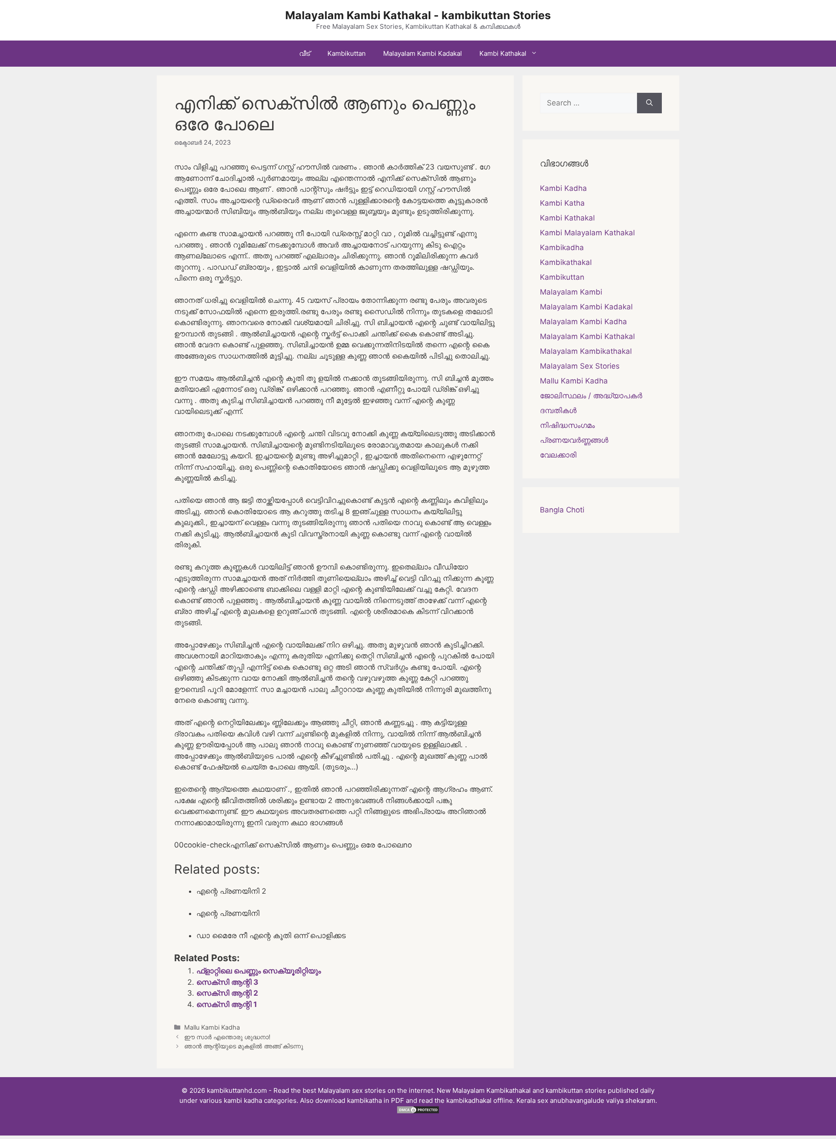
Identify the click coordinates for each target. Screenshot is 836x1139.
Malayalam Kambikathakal (586, 351)
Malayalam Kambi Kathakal (587, 336)
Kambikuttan (346, 53)
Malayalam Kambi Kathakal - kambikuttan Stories (418, 15)
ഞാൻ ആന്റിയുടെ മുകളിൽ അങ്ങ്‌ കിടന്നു (243, 1046)
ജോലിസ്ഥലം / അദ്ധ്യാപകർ (591, 395)
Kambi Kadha (563, 188)
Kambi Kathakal (502, 53)
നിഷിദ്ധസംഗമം (567, 425)
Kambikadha (562, 247)
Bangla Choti (562, 509)
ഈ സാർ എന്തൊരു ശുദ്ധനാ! (227, 1037)
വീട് (304, 53)
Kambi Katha (562, 203)
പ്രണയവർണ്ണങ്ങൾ (574, 440)
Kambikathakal (566, 262)
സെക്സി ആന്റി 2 (227, 993)
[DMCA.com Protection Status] (418, 1112)
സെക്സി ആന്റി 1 (226, 1004)
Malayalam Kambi (571, 292)
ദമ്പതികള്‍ (558, 410)
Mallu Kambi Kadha (212, 1027)
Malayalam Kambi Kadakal (422, 53)
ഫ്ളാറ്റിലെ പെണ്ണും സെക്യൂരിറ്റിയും (258, 970)
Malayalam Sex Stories (580, 366)
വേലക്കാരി (558, 455)
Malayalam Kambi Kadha (583, 321)
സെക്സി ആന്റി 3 (227, 982)
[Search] (649, 103)
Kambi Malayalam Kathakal (587, 232)
